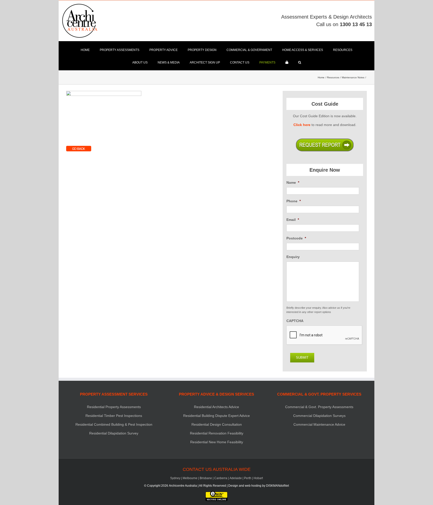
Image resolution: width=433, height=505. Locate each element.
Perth (247, 478)
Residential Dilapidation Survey (113, 433)
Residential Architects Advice (216, 407)
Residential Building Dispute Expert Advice (216, 416)
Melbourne (190, 478)
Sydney (175, 478)
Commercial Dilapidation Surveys (319, 416)
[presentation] (324, 335)
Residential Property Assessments (114, 407)
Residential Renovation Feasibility (216, 433)
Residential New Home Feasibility (216, 442)
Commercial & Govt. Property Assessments (319, 407)
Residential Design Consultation (216, 424)
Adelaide (236, 478)
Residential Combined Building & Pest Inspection (113, 424)
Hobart (258, 478)
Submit (302, 357)
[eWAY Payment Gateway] (216, 493)
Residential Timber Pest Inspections (113, 416)
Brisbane (206, 478)
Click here (301, 125)
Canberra (220, 478)
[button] (299, 62)
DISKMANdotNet (277, 485)
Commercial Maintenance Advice (319, 424)
